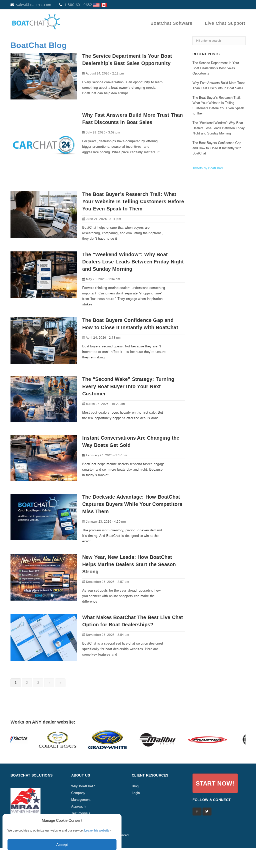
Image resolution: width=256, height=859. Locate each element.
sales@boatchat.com (33, 4)
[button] (215, 783)
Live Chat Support (225, 23)
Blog (135, 786)
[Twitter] (207, 812)
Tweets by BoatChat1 (208, 168)
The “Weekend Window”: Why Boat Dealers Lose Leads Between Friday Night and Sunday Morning (133, 262)
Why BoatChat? (83, 786)
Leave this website (97, 830)
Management (81, 800)
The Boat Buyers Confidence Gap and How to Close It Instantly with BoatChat (216, 148)
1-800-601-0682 (78, 4)
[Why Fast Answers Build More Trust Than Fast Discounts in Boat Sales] (43, 145)
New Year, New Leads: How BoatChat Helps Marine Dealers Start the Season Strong (129, 564)
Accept (62, 845)
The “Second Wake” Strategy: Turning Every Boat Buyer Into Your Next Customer (128, 386)
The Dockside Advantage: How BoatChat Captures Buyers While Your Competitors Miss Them (132, 504)
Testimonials (80, 813)
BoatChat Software (171, 23)
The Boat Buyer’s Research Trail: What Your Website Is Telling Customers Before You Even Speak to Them (133, 201)
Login (136, 793)
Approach (78, 806)
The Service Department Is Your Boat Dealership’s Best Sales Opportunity (215, 68)
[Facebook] (197, 812)
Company (78, 793)
